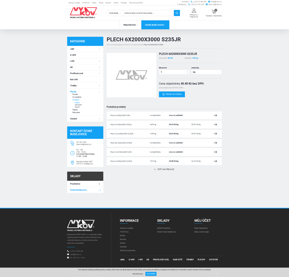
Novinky (108, 2)
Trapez (75, 110)
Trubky (73, 85)
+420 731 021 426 (197, 4)
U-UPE (73, 55)
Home (109, 44)
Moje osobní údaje (201, 232)
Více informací (138, 274)
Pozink (75, 94)
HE (71, 67)
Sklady (101, 2)
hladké (77, 103)
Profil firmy (86, 2)
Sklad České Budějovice (166, 232)
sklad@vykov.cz (216, 1)
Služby (94, 2)
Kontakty (124, 2)
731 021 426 (81, 142)
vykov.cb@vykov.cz (215, 4)
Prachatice (75, 184)
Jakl (72, 49)
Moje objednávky (201, 228)
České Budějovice (78, 190)
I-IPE (72, 61)
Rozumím (151, 274)
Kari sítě (74, 79)
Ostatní (73, 118)
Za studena (76, 97)
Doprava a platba (74, 2)
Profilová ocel (76, 73)
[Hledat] (177, 13)
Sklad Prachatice (163, 228)
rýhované (78, 105)
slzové (77, 107)
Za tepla (75, 100)
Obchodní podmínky (136, 2)
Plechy (73, 91)
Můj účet (202, 221)
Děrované (76, 112)
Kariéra (116, 2)
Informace (129, 221)
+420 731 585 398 (199, 1)
